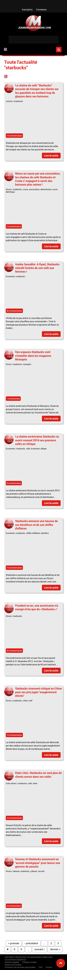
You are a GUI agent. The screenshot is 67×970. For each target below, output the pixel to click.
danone (16, 871)
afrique (44, 448)
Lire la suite (51, 155)
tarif (30, 700)
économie (35, 448)
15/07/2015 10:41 (10, 440)
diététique (10, 191)
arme (35, 783)
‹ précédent (31, 943)
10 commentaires (14, 735)
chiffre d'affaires (33, 533)
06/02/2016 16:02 (10, 267)
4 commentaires (14, 905)
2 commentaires (14, 226)
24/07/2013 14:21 (10, 862)
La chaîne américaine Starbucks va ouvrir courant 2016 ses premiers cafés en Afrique (37, 440)
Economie (10, 276)
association (34, 189)
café (28, 448)
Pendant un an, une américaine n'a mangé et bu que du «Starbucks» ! (36, 607)
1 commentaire (13, 398)
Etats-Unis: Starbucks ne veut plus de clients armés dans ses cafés (38, 774)
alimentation (46, 189)
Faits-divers (11, 783)
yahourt (33, 871)
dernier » (55, 949)
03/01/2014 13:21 (10, 609)
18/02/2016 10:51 (10, 177)
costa (25, 189)
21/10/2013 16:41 (10, 692)
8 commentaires (14, 483)
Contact (48, 967)
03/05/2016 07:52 (10, 88)
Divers (9, 189)
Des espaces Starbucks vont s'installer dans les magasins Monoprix (33, 355)
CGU (40, 967)
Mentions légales (12, 962)
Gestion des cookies (13, 964)
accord (41, 871)
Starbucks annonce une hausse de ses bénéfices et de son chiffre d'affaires (36, 524)
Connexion (41, 9)
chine (25, 700)
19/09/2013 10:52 (10, 776)
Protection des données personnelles (20, 967)
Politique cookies (29, 962)
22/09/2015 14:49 (10, 355)
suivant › (39, 949)
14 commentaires (14, 135)
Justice (9, 101)
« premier (13, 943)
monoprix (27, 364)
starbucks (18, 101)
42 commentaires (14, 310)
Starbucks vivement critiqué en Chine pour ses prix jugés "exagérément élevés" (38, 692)
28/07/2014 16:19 (10, 524)
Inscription (27, 9)
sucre (55, 189)
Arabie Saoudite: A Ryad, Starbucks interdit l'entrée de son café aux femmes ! (37, 268)
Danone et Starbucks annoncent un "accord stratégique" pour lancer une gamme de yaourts (37, 862)
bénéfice (45, 533)
